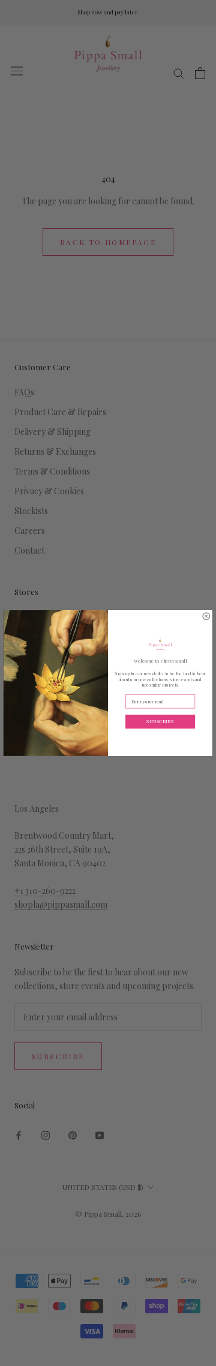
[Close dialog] (206, 616)
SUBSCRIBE (159, 721)
